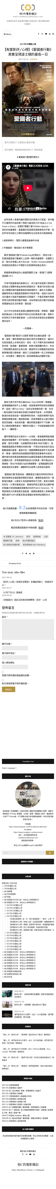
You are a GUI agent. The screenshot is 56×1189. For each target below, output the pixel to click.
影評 (28, 537)
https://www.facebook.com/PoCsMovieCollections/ (28, 827)
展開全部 (5, 883)
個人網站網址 (8, 663)
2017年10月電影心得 (14, 905)
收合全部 (13, 883)
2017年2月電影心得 (28, 44)
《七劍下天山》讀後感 (12, 592)
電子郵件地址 (9, 653)
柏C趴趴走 (8, 977)
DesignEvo (31, 845)
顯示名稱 (7, 644)
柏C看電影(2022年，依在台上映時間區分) (20, 963)
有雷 (17, 541)
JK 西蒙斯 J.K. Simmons (13, 537)
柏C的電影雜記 (29, 541)
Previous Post (15, 563)
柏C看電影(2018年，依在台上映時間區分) (20, 952)
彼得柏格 (37, 537)
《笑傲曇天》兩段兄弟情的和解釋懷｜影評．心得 (24, 600)
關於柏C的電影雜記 (28, 1151)
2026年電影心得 (10, 889)
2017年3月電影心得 (14, 933)
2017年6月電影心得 (14, 941)
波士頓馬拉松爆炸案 (11, 545)
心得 (46, 537)
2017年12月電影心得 (14, 911)
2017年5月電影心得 (14, 938)
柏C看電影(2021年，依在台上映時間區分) (20, 960)
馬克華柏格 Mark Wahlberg (34, 545)
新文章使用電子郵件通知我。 (15, 683)
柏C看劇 (7, 897)
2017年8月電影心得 (14, 947)
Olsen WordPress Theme (22, 1170)
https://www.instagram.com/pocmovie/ (28, 832)
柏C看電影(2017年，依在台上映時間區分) (20, 902)
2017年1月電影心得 (14, 913)
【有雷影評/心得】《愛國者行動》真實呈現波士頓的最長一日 (31, 930)
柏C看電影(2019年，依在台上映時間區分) (20, 955)
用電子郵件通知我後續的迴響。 (16, 675)
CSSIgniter (40, 1170)
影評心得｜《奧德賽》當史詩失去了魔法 (30, 1004)
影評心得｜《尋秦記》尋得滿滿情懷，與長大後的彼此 (32, 1066)
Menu (8, 34)
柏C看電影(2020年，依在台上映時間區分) (20, 957)
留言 (4, 617)
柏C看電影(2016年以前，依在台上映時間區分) (21, 900)
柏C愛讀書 (8, 891)
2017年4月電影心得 (14, 935)
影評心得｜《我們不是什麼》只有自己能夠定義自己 (31, 1057)
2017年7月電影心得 (14, 944)
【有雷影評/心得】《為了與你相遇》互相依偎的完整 (28, 927)
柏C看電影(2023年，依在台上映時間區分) (20, 966)
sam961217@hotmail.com (28, 838)
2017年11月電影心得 (14, 908)
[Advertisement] (28, 724)
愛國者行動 (7, 541)
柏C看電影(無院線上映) (13, 974)
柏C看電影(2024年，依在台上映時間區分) (20, 969)
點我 (41, 520)
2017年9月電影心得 (14, 949)
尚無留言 (33, 59)
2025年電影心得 (10, 886)
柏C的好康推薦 (10, 894)
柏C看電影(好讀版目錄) (13, 971)
